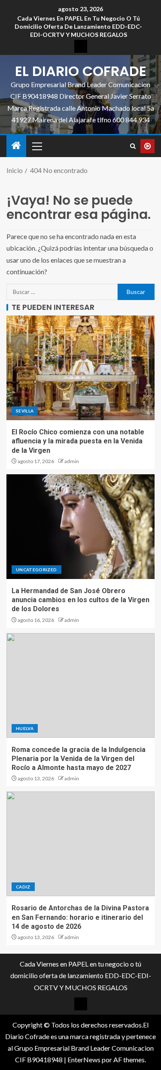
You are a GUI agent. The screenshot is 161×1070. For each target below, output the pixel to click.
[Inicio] (16, 145)
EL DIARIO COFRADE (80, 71)
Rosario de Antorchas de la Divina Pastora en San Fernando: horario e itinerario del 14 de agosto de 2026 (80, 917)
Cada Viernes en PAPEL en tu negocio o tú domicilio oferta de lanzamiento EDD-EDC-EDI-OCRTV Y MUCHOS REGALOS (78, 26)
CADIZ (23, 886)
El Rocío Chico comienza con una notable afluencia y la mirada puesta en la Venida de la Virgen (78, 441)
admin (71, 461)
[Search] (133, 146)
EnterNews (83, 1059)
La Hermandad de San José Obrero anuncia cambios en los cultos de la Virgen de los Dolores (80, 600)
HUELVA (24, 728)
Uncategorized (36, 569)
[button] (36, 146)
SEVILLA (24, 410)
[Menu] (36, 146)
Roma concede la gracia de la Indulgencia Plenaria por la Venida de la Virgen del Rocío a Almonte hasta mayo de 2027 (79, 759)
